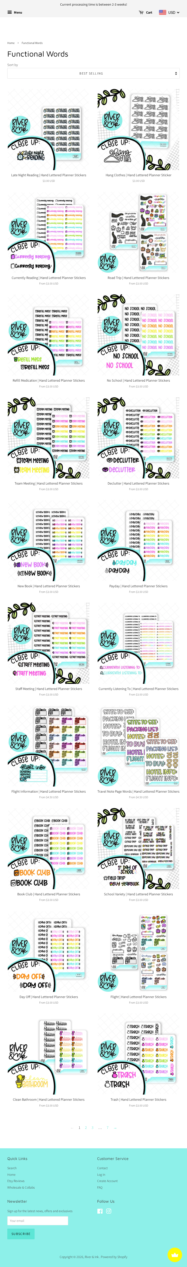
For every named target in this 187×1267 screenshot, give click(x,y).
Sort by (12, 64)
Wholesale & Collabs (21, 1187)
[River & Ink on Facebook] (100, 1212)
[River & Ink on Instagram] (108, 1212)
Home (11, 43)
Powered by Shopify (114, 1257)
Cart (148, 12)
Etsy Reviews (16, 1181)
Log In (101, 1174)
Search (12, 1168)
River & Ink (92, 1257)
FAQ (100, 1187)
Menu (17, 12)
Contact (102, 1168)
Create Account (107, 1181)
